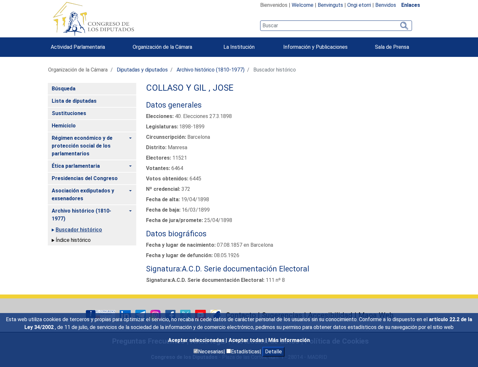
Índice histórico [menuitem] (73, 240)
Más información (289, 340)
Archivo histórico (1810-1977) (211, 70)
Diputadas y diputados (142, 70)
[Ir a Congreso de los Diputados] (93, 19)
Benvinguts (330, 5)
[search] (336, 25)
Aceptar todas (247, 340)
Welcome (302, 5)
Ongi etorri (359, 5)
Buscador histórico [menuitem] (79, 230)
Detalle (273, 351)
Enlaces (410, 5)
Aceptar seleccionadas (197, 340)
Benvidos (385, 5)
